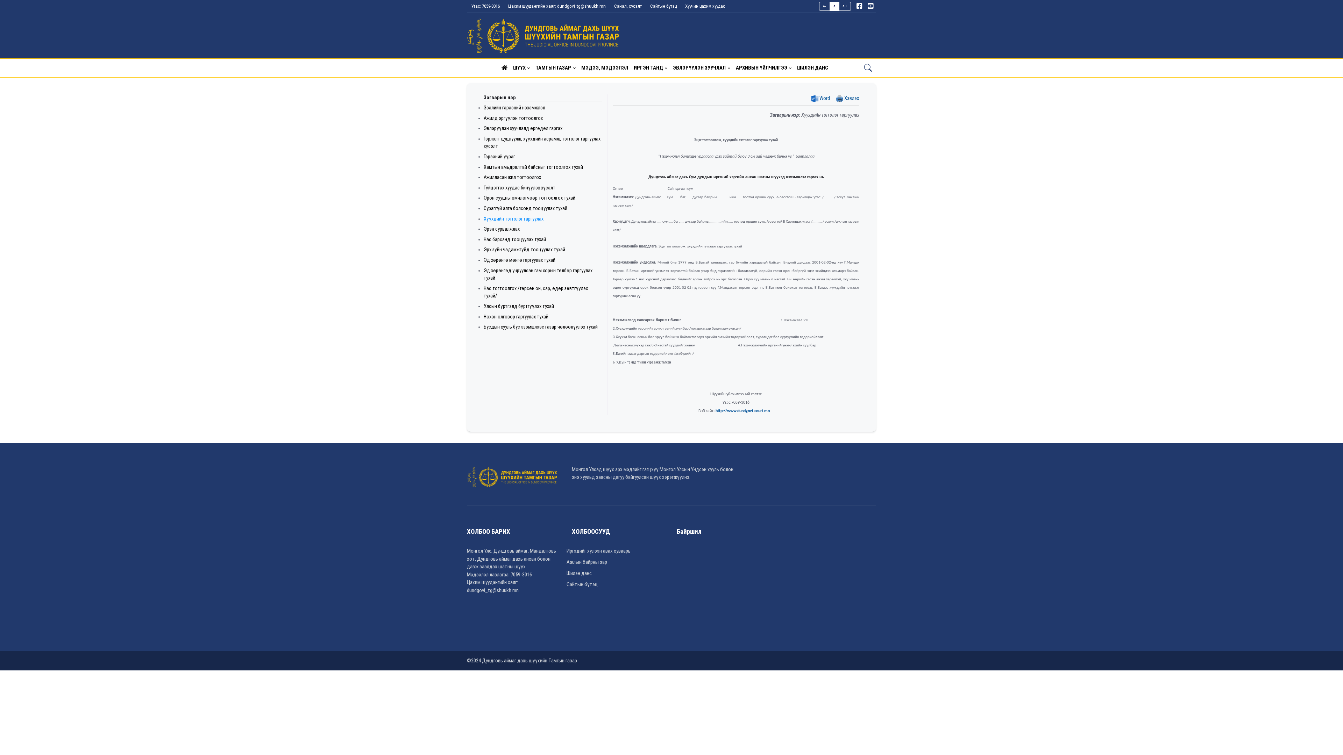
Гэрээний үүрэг (499, 157)
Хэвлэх (851, 98)
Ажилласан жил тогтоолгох (512, 177)
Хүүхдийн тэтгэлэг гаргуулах (513, 219)
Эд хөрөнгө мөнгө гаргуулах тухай (519, 260)
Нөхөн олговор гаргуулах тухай (516, 317)
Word (824, 98)
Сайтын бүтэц (663, 6)
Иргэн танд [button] (648, 68)
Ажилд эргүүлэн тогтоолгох (513, 118)
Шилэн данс (579, 573)
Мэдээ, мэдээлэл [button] (604, 68)
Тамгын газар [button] (553, 68)
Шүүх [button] (519, 68)
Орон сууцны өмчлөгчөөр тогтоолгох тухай (529, 198)
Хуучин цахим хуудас (705, 6)
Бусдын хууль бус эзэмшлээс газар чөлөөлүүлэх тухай (541, 327)
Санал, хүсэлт (628, 6)
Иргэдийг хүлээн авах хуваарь (599, 551)
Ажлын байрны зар (587, 562)
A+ (845, 6)
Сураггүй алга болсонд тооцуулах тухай (525, 208)
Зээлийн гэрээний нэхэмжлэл (514, 108)
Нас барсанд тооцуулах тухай (515, 240)
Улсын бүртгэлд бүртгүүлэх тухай (519, 306)
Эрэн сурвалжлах (502, 229)
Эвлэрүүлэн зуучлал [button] (699, 68)
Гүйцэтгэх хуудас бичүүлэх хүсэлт (519, 188)
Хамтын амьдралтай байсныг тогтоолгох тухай (533, 167)
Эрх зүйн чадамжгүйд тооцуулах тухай (524, 250)
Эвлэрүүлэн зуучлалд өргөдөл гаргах (523, 128)
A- (824, 6)
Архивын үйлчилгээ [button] (761, 68)
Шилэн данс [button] (812, 68)
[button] (504, 68)
